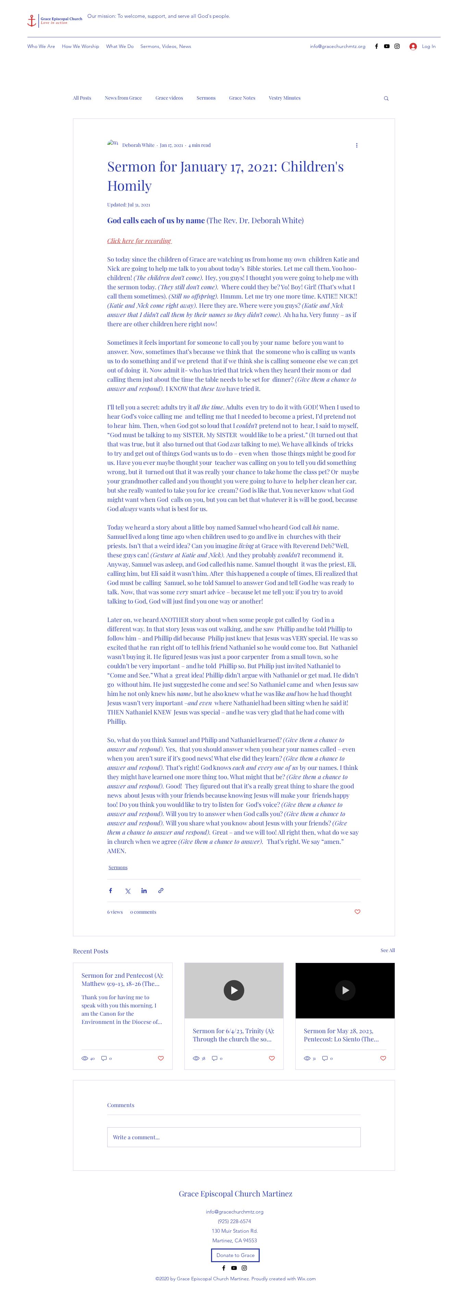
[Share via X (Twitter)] (127, 890)
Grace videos (169, 97)
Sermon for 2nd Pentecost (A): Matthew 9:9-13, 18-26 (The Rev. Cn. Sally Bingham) (122, 979)
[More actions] (357, 145)
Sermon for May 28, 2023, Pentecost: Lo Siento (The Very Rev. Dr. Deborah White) (343, 1035)
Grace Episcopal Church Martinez (235, 1193)
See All (388, 950)
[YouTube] (386, 46)
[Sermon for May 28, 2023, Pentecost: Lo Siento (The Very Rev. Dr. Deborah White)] (345, 990)
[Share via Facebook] (110, 890)
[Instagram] (397, 46)
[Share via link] (161, 890)
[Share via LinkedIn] (144, 890)
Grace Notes (242, 97)
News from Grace (123, 97)
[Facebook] (376, 46)
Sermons (206, 97)
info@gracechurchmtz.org (338, 46)
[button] (386, 98)
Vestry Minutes (284, 97)
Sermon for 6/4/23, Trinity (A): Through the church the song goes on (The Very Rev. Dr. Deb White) (233, 1035)
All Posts (82, 97)
